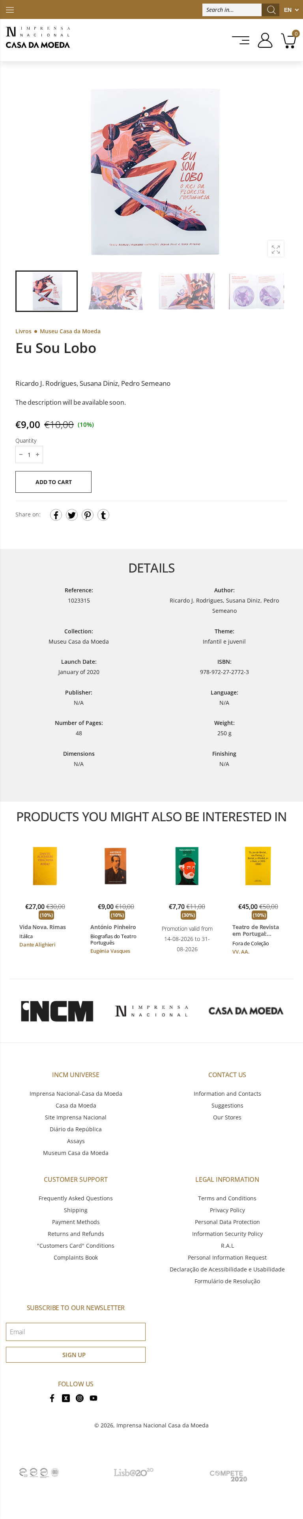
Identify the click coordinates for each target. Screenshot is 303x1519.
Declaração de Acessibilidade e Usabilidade (227, 1269)
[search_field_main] (271, 10)
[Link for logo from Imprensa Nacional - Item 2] (151, 1010)
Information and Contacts (227, 1093)
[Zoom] (276, 249)
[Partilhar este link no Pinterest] (88, 515)
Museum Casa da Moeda (75, 1153)
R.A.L (227, 1245)
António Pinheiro (113, 927)
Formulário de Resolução (227, 1281)
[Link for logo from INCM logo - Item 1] (56, 1010)
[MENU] (238, 40)
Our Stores (227, 1117)
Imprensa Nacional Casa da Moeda (162, 1425)
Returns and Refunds (76, 1233)
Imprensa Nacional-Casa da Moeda (76, 1093)
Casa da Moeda (76, 1105)
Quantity (25, 441)
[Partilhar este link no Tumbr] (103, 515)
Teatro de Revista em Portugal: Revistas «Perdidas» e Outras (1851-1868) (257, 930)
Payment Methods (76, 1222)
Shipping (76, 1210)
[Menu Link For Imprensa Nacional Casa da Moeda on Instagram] (80, 1397)
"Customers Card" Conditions (75, 1245)
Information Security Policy (227, 1233)
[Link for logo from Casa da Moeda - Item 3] (246, 1010)
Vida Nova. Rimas (42, 927)
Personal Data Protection (227, 1222)
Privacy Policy (227, 1210)
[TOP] (10, 9)
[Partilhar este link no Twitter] (72, 515)
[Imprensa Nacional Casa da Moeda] (38, 40)
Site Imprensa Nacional (76, 1117)
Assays (76, 1141)
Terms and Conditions (227, 1198)
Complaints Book (76, 1257)
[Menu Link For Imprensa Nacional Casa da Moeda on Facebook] (52, 1397)
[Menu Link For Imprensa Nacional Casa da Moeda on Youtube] (93, 1397)
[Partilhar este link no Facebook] (56, 515)
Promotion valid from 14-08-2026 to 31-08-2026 (187, 939)
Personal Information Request (227, 1257)
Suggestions (227, 1105)
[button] (277, 171)
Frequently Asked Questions (76, 1198)
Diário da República (76, 1129)
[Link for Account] (262, 40)
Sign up (74, 1355)
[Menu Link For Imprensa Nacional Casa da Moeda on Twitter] (66, 1397)
